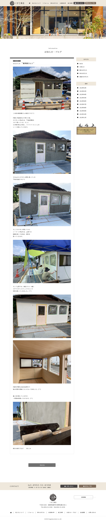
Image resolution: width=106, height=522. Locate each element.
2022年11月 (83, 117)
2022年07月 (83, 104)
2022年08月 (83, 107)
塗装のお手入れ (84, 77)
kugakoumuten (53, 519)
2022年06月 (83, 101)
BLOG (81, 63)
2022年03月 (83, 91)
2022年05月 (83, 98)
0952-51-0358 (42, 485)
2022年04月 (83, 94)
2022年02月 (83, 88)
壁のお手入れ (83, 70)
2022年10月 (83, 114)
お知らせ (82, 67)
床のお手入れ (83, 73)
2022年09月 (83, 111)
